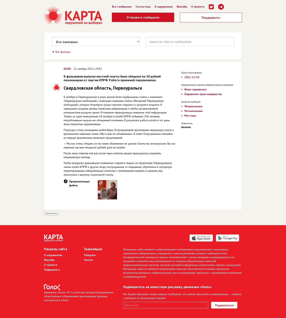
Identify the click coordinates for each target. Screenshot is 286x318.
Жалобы (182, 6)
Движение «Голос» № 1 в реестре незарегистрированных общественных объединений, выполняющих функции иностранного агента (78, 296)
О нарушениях (163, 6)
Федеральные (193, 106)
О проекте (197, 6)
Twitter (88, 260)
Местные (190, 115)
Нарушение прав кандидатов (203, 94)
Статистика (143, 6)
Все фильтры (63, 52)
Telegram (90, 255)
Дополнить (51, 213)
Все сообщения (122, 6)
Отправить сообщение (142, 17)
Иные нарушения (195, 89)
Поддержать (211, 17)
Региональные (193, 111)
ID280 (67, 69)
